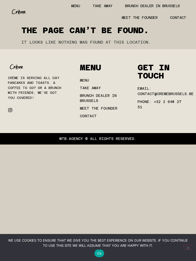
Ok (99, 253)
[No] (187, 247)
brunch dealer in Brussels (152, 6)
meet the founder (140, 18)
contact (178, 18)
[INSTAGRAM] (10, 110)
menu (75, 6)
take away (103, 6)
